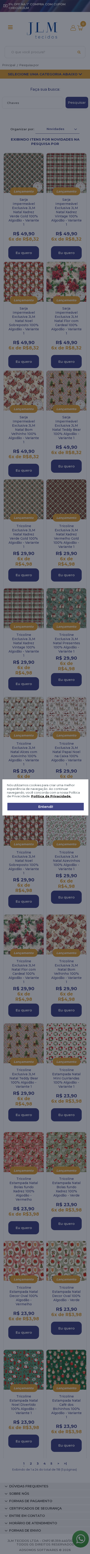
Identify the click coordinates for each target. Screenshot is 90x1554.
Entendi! (45, 806)
